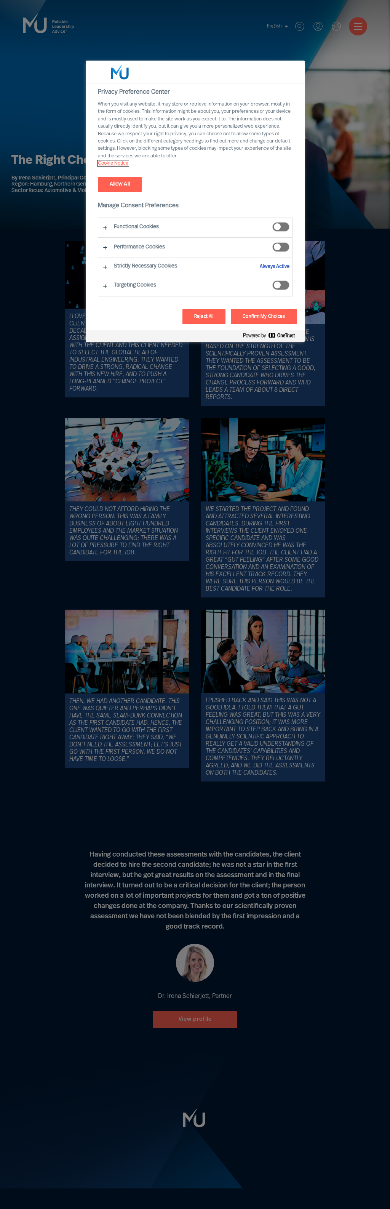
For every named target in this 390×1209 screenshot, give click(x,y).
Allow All (120, 184)
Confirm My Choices (264, 316)
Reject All (204, 316)
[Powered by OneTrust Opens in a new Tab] (272, 337)
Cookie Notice (113, 163)
